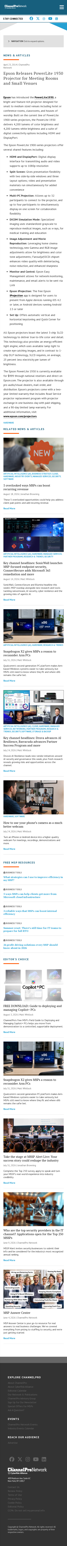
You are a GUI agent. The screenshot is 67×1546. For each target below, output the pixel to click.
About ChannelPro (17, 1382)
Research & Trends (33, 556)
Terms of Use (15, 1494)
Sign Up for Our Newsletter (22, 1402)
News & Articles (16, 55)
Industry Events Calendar (21, 1428)
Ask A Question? (16, 1410)
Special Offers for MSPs (20, 1406)
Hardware (8, 422)
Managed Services (42, 476)
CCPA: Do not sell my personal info (26, 1510)
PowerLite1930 (44, 97)
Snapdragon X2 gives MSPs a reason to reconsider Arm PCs (29, 653)
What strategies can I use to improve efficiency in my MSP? (33, 878)
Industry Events (23, 476)
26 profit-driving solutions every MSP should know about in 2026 (30, 946)
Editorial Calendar (17, 1390)
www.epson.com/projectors (20, 416)
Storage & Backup (41, 731)
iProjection (16, 295)
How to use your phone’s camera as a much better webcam (32, 824)
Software (8, 479)
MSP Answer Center (16, 1313)
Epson (7, 97)
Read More (9, 508)
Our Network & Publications (22, 1394)
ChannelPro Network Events (23, 1424)
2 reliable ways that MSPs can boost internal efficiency (30, 912)
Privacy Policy (15, 1498)
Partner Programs (13, 556)
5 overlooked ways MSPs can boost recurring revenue (26, 487)
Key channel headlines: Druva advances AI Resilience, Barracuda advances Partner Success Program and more (32, 741)
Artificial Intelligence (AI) (17, 473)
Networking (19, 729)
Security (56, 476)
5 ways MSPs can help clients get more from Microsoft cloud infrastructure (30, 895)
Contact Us (13, 1487)
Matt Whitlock (28, 579)
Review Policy (15, 1490)
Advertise (13, 1442)
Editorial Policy (16, 1506)
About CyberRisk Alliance (20, 1386)
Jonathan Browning (30, 494)
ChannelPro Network (27, 1242)
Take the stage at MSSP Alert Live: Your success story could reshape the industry (31, 1158)
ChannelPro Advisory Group (22, 1398)
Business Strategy (41, 473)
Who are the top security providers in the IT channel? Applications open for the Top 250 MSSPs (33, 1234)
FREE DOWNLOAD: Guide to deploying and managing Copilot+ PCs (32, 1008)
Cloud (55, 473)
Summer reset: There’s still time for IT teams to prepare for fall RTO (32, 929)
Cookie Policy (15, 1502)
